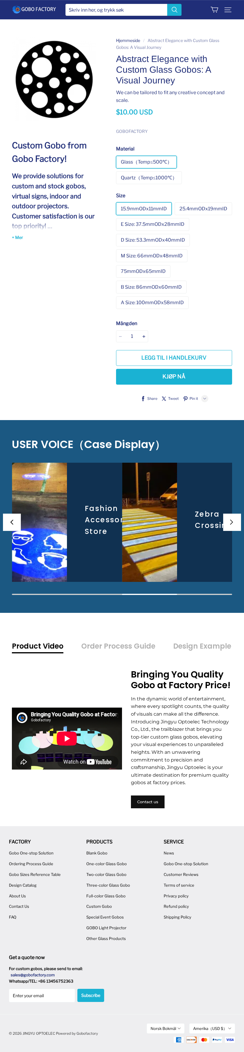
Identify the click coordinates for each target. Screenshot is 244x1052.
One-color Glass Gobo (106, 863)
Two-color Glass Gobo (106, 874)
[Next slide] (232, 522)
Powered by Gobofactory (77, 1033)
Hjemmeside (128, 40)
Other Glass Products (106, 938)
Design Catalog (23, 885)
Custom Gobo (99, 906)
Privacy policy (176, 895)
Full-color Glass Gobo (106, 895)
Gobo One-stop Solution (31, 853)
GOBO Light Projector (106, 927)
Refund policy (176, 906)
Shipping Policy (177, 917)
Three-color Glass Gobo (108, 885)
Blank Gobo (96, 853)
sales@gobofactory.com (33, 974)
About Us (17, 895)
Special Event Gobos (105, 917)
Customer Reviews (181, 874)
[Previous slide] (12, 522)
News (169, 853)
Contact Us (19, 906)
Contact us (147, 801)
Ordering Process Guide (31, 863)
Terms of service (179, 885)
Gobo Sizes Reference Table (35, 874)
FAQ (12, 917)
